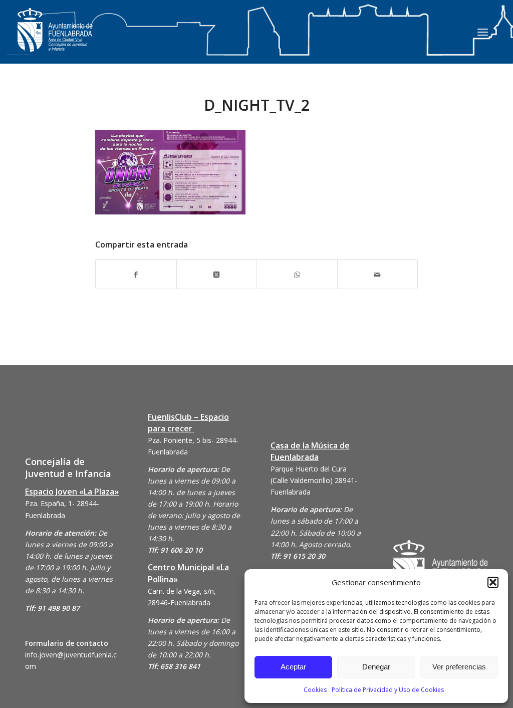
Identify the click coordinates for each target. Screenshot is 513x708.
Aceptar (293, 666)
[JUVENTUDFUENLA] (55, 40)
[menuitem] (482, 32)
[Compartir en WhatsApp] (297, 274)
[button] (493, 582)
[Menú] (482, 32)
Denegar (376, 666)
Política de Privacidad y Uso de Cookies (388, 689)
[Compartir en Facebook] (136, 274)
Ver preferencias (459, 666)
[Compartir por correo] (378, 274)
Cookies (315, 689)
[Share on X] (217, 274)
